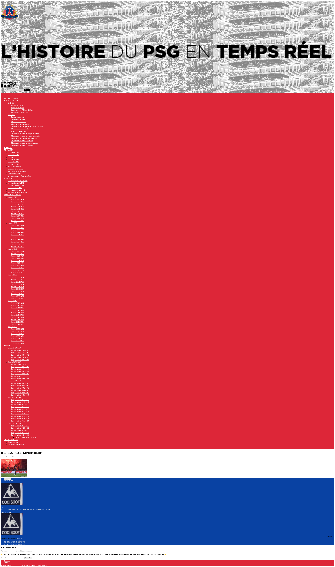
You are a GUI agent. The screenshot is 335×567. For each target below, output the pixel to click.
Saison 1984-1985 (17, 235)
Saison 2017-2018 (17, 319)
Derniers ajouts (13, 442)
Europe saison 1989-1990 (20, 359)
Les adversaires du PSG (19, 112)
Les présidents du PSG (16, 185)
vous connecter (11, 551)
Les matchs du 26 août (10, 541)
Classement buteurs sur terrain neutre (24, 143)
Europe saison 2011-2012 (20, 402)
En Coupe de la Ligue (15, 169)
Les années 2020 (13, 164)
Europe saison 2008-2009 (20, 395)
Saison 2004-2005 (17, 286)
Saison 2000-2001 (17, 277)
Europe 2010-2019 (14, 397)
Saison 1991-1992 (17, 253)
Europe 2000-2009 (14, 381)
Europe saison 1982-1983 (20, 350)
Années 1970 (12, 197)
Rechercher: (4, 90)
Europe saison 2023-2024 (20, 432)
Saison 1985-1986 (17, 237)
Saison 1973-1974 (17, 206)
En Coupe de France (15, 166)
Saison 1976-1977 (17, 213)
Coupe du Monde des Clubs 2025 (26, 437)
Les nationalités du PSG (16, 190)
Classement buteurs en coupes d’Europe (25, 133)
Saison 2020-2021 (17, 329)
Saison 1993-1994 (17, 258)
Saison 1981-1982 (17, 228)
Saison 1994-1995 (17, 261)
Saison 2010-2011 (17, 303)
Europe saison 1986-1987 (20, 357)
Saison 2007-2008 (17, 293)
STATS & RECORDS (11, 100)
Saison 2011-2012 (17, 305)
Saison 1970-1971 (17, 199)
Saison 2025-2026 (17, 341)
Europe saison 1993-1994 (20, 366)
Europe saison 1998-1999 (20, 378)
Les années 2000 (13, 159)
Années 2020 (12, 326)
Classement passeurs (18, 122)
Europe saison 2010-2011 (20, 399)
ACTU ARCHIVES (11, 440)
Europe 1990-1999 (14, 362)
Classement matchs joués (20, 124)
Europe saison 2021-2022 (20, 428)
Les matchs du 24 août (10, 544)
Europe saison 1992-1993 (20, 364)
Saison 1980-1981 (17, 225)
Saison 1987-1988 (17, 242)
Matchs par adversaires (16, 444)
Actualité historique (11, 98)
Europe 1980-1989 (14, 348)
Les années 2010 (13, 162)
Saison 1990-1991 (17, 251)
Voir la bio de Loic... (6, 512)
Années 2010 (12, 301)
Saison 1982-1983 (17, 230)
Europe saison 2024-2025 (20, 435)
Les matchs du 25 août (10, 542)
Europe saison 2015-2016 (20, 411)
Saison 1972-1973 (17, 204)
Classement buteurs (18, 119)
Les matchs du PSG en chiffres (22, 110)
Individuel (11, 114)
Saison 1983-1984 (17, 232)
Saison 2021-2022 (17, 331)
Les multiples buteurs (19, 131)
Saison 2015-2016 (17, 315)
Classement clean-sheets (20, 129)
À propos (7, 479)
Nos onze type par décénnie (17, 192)
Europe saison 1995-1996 (20, 371)
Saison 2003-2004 (17, 284)
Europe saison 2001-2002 (20, 385)
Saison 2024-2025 (17, 338)
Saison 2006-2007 (17, 291)
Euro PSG (7, 345)
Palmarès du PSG (17, 105)
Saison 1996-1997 (17, 265)
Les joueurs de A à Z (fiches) (18, 180)
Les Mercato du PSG (15, 187)
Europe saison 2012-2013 (20, 404)
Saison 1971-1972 (17, 202)
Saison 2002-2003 (17, 282)
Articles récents (8, 480)
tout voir (19, 538)
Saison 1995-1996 (17, 263)
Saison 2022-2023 (17, 334)
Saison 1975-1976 (17, 211)
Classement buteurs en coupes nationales (25, 136)
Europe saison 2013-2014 (20, 407)
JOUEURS (8, 178)
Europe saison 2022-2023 (20, 430)
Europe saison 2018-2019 (20, 418)
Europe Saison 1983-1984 (20, 352)
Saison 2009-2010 (17, 298)
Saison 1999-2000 (17, 272)
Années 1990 (12, 249)
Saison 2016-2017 (17, 317)
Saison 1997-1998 (17, 268)
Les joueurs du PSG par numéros (19, 176)
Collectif (11, 103)
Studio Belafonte (42, 565)
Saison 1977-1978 (17, 216)
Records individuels (18, 117)
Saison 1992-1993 (17, 256)
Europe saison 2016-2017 (20, 414)
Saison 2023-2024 (17, 336)
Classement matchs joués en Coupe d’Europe (27, 126)
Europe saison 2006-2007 (20, 392)
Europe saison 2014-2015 (20, 409)
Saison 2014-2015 (17, 312)
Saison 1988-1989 (17, 244)
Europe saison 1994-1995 (20, 369)
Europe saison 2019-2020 (20, 421)
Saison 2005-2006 (17, 289)
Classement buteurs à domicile (22, 140)
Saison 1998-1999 (17, 270)
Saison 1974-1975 (17, 209)
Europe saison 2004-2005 (20, 390)
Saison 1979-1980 (17, 220)
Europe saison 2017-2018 (20, 416)
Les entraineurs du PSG (16, 183)
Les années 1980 (13, 155)
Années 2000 (12, 275)
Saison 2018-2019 (17, 322)
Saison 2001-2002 (17, 279)
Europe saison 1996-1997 (20, 374)
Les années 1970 (13, 152)
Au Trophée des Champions (17, 171)
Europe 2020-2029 (14, 423)
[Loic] (12, 504)
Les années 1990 (13, 157)
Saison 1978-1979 (17, 218)
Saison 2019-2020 (17, 324)
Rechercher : (4, 558)
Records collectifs (17, 107)
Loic (4, 457)
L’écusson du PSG (14, 173)
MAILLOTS (8, 150)
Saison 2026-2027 (17, 343)
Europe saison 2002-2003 (20, 388)
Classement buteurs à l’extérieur (22, 145)
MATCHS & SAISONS (12, 195)
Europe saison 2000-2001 (20, 383)
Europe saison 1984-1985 (20, 355)
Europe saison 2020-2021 (20, 425)
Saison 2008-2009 (17, 296)
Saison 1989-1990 (17, 246)
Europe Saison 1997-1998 (20, 376)
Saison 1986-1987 (17, 239)
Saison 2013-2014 (17, 310)
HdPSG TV (8, 147)
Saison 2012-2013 (17, 308)
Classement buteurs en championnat (24, 138)
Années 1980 (12, 223)
